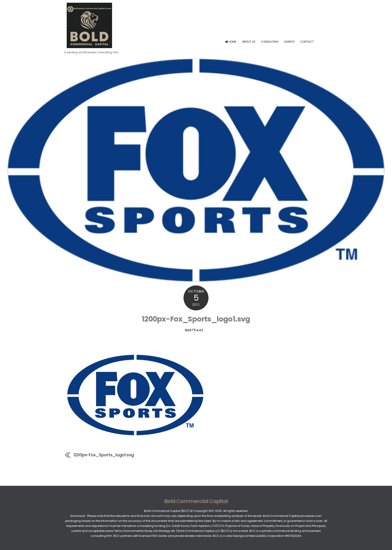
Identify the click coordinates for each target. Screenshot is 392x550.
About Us (248, 42)
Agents (289, 42)
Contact (307, 42)
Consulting (269, 42)
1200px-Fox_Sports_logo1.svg (196, 319)
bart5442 (194, 330)
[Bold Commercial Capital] (89, 46)
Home (232, 42)
